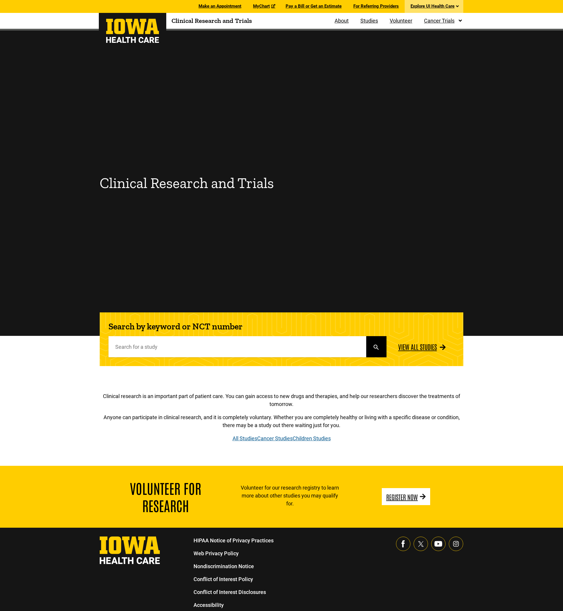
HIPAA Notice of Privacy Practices (234, 540)
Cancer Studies (275, 438)
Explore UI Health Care (433, 6)
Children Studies (312, 438)
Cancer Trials (439, 21)
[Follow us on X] (420, 543)
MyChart (261, 6)
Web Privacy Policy (216, 553)
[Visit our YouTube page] (438, 543)
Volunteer (401, 21)
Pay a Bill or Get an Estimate (314, 6)
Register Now (402, 496)
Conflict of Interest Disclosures (230, 592)
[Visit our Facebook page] (403, 543)
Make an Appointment (220, 6)
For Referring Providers (376, 6)
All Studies (245, 438)
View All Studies (417, 346)
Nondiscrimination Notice (224, 566)
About (342, 21)
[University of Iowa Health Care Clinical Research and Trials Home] (132, 31)
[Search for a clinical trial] (376, 346)
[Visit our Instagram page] (456, 543)
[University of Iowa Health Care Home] (130, 550)
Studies (369, 21)
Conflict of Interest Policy (223, 579)
